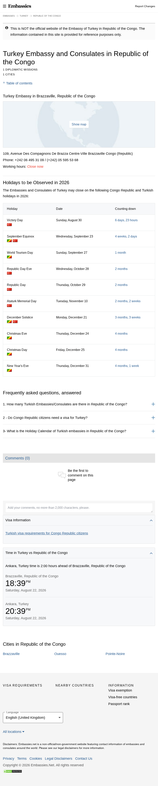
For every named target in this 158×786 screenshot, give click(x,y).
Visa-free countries (122, 697)
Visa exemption (120, 690)
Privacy (8, 758)
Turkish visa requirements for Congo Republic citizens (46, 533)
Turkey (24, 16)
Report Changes (145, 6)
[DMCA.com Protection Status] (12, 771)
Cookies (35, 758)
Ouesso (60, 654)
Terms (22, 758)
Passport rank (119, 704)
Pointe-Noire (115, 654)
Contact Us (83, 758)
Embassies (9, 16)
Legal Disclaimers (58, 758)
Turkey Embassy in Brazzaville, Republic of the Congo (49, 96)
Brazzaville (11, 654)
